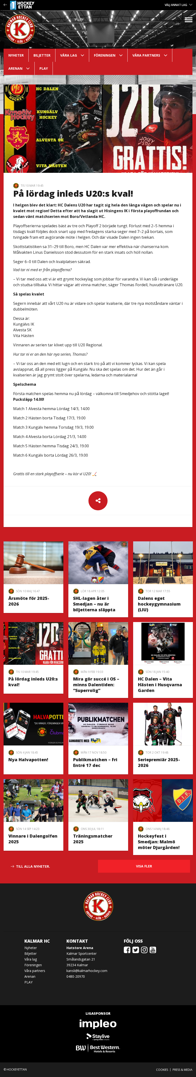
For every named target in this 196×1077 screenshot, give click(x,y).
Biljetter (41, 55)
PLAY (43, 68)
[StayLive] (98, 1036)
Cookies (162, 1070)
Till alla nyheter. (33, 866)
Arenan (15, 68)
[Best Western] (98, 1048)
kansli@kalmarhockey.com (86, 970)
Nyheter (16, 55)
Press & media (182, 1070)
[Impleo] (98, 1024)
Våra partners (146, 55)
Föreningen (104, 55)
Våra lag (68, 55)
